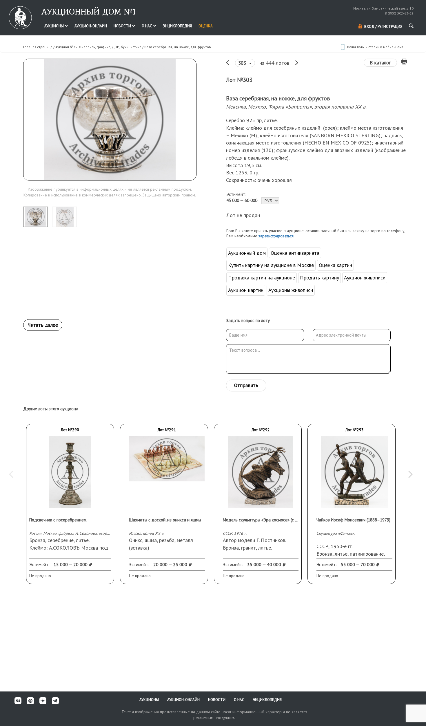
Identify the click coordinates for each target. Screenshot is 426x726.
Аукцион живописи (364, 277)
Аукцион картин (245, 290)
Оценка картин (335, 265)
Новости (123, 26)
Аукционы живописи (290, 290)
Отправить (246, 385)
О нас (147, 26)
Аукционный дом (247, 253)
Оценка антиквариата (295, 253)
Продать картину (319, 277)
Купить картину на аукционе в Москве (271, 265)
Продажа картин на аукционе (261, 277)
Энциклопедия (177, 26)
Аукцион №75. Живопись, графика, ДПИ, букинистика (98, 47)
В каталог (380, 62)
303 (242, 63)
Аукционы (54, 26)
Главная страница (37, 47)
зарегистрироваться (276, 236)
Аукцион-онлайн (90, 26)
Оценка (206, 26)
